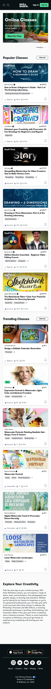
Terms (40, 669)
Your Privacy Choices (23, 677)
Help (25, 669)
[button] (4, 5)
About (10, 669)
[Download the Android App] (34, 652)
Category (39, 47)
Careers (18, 669)
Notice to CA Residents (25, 679)
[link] (25, 82)
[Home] (23, 5)
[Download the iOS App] (16, 652)
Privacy (33, 669)
